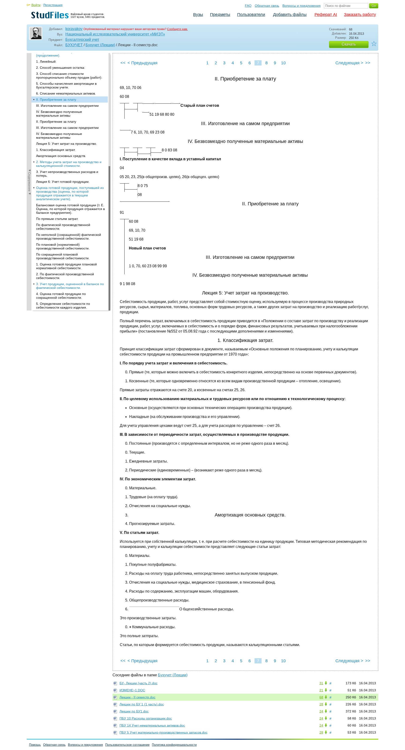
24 (321, 711)
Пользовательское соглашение (127, 744)
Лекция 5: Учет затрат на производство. (66, 143)
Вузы (198, 14)
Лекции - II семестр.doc (137, 697)
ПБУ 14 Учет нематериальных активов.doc (152, 725)
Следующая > (349, 63)
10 (283, 63)
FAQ (248, 6)
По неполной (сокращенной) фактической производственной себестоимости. (68, 236)
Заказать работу (360, 14)
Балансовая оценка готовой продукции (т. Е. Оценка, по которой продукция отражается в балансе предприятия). (70, 208)
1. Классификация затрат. (55, 150)
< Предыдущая (143, 63)
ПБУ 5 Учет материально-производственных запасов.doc (163, 732)
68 (321, 697)
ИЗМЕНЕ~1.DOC (132, 690)
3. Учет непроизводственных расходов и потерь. (67, 173)
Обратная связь (267, 6)
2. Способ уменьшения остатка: (60, 67)
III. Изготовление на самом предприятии (67, 105)
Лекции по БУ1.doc (134, 711)
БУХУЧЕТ (74, 45)
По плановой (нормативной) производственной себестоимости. (63, 246)
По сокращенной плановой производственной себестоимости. (63, 256)
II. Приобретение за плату (56, 99)
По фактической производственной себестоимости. (63, 226)
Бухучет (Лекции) (100, 45)
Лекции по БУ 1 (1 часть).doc (142, 704)
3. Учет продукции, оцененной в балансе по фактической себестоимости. (70, 286)
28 (321, 704)
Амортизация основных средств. (61, 156)
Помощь (35, 744)
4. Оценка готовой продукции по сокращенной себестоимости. (61, 295)
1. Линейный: (46, 61)
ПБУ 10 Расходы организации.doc (146, 718)
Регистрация (53, 5)
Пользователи (251, 14)
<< (123, 63)
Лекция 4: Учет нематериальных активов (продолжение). (67, 53)
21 (321, 690)
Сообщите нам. (177, 29)
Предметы (220, 14)
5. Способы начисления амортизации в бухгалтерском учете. (66, 85)
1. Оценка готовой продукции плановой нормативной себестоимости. (66, 266)
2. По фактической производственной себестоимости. (65, 276)
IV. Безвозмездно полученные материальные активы (59, 113)
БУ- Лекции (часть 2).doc (139, 683)
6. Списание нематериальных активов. (66, 93)
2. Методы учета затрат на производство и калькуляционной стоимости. (68, 164)
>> (367, 63)
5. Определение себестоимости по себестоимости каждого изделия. (63, 305)
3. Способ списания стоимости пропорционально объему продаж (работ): (69, 75)
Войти (36, 5)
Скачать (349, 44)
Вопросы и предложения (301, 6)
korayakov (73, 29)
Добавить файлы (290, 14)
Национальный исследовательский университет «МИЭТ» (115, 34)
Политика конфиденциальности (174, 744)
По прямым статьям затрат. (57, 219)
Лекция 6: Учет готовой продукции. (63, 182)
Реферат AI (326, 14)
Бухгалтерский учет (82, 40)
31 (321, 683)
